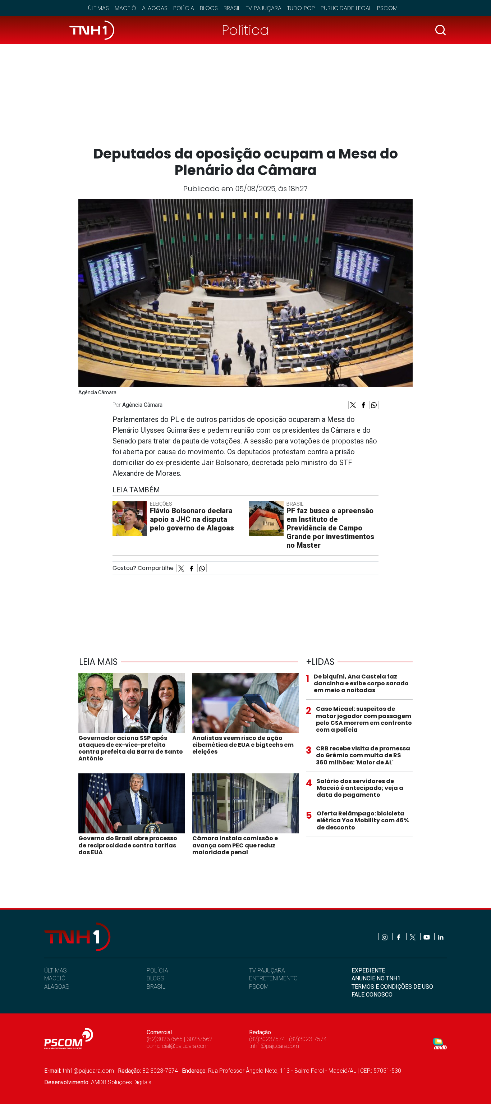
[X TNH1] (413, 936)
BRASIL (156, 986)
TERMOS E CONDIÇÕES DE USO (392, 986)
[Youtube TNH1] (427, 936)
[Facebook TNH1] (399, 936)
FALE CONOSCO (372, 994)
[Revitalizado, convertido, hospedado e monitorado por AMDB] (440, 1043)
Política (245, 30)
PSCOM (259, 986)
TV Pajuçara (263, 8)
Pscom (387, 8)
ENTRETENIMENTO (273, 978)
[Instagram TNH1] (385, 936)
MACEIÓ (54, 978)
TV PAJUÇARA (267, 970)
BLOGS (155, 978)
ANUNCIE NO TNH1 (376, 978)
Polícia (183, 8)
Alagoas (155, 8)
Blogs (209, 8)
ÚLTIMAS (55, 970)
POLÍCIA (157, 970)
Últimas (98, 8)
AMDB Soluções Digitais (121, 1082)
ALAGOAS (56, 986)
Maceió (125, 8)
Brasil (232, 8)
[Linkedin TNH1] (440, 936)
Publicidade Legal (346, 8)
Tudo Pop (301, 8)
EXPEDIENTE (368, 970)
